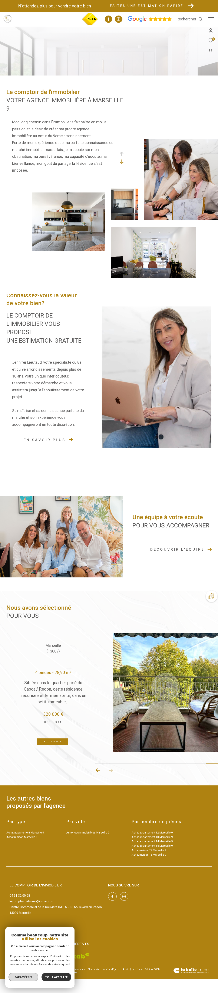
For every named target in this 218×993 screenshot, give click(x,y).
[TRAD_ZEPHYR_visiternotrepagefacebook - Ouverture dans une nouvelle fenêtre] (108, 19)
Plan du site (94, 969)
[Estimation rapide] (210, 595)
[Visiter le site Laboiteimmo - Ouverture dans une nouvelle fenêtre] (191, 971)
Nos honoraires (77, 969)
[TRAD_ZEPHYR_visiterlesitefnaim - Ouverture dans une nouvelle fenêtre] (90, 24)
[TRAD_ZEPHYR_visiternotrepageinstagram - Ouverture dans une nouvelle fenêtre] (118, 19)
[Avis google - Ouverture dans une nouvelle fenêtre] (150, 21)
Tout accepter (56, 977)
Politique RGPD (152, 969)
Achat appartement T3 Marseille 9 (152, 837)
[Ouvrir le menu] (211, 19)
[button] (111, 770)
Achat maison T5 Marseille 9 (149, 854)
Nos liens (137, 969)
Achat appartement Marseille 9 (25, 832)
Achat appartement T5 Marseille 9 (152, 845)
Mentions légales (111, 969)
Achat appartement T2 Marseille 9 (152, 832)
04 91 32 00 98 (20, 896)
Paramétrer (23, 977)
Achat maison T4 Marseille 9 (149, 850)
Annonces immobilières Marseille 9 (87, 832)
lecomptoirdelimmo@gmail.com (32, 901)
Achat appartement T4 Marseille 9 (152, 841)
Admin (126, 969)
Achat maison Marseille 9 (21, 837)
